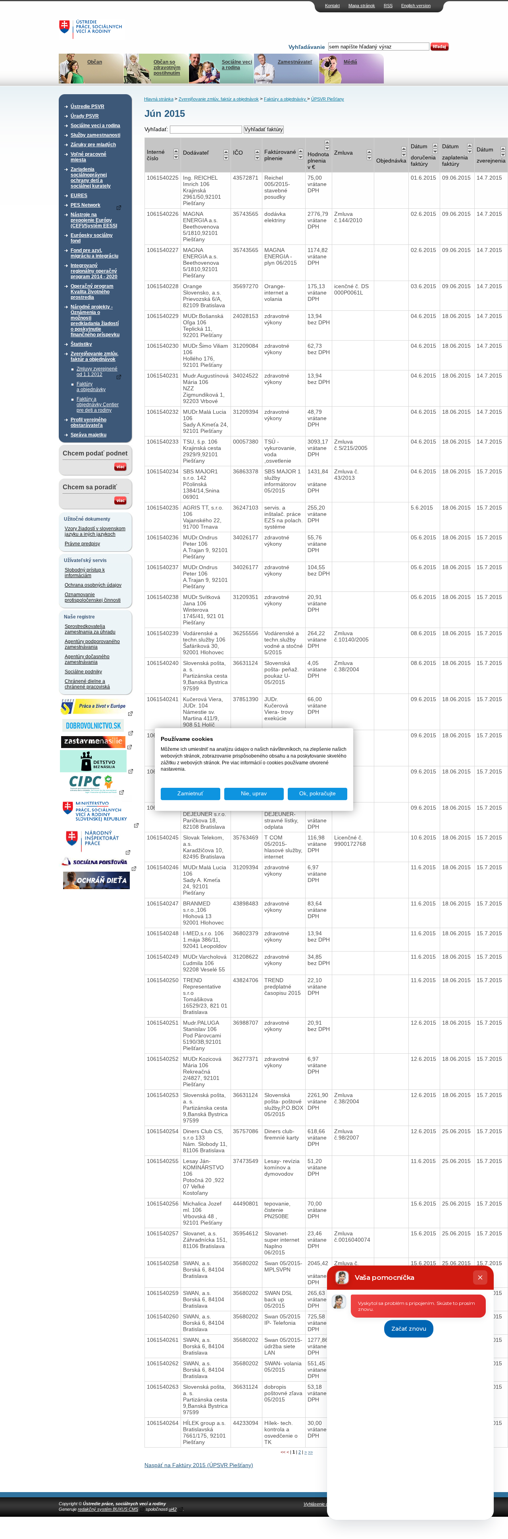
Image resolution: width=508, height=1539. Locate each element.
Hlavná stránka (158, 99)
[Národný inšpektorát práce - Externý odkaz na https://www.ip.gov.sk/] (96, 852)
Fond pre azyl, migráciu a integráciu (94, 253)
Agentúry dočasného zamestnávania (87, 659)
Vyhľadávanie (307, 47)
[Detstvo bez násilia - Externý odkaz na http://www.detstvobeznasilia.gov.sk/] (96, 770)
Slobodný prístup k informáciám (85, 572)
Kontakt (332, 5)
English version (416, 5)
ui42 (173, 1509)
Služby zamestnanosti (95, 135)
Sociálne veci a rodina (237, 64)
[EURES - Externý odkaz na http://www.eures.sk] (96, 713)
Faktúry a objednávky (91, 386)
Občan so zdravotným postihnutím (167, 67)
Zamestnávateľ (295, 62)
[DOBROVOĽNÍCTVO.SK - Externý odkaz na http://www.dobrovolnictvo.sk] (96, 732)
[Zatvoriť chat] (480, 1277)
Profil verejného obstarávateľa (88, 422)
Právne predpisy (82, 544)
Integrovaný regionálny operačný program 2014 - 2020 (94, 271)
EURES (79, 195)
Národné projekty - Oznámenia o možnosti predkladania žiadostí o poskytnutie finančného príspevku (95, 320)
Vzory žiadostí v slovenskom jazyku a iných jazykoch (95, 531)
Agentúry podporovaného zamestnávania (92, 644)
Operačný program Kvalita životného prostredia (92, 291)
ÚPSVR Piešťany (327, 99)
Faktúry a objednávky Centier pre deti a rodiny (98, 404)
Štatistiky (81, 344)
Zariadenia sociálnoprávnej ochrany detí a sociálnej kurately (91, 178)
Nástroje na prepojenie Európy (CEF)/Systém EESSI (94, 220)
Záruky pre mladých (93, 144)
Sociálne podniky (83, 672)
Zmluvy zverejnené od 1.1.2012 (97, 371)
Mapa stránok (361, 5)
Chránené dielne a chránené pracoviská (87, 684)
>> (310, 1452)
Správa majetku (88, 435)
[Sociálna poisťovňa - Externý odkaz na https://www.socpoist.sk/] (97, 868)
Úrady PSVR (85, 116)
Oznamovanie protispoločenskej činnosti (93, 597)
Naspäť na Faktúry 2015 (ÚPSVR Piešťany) (198, 1465)
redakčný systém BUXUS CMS (108, 1509)
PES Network (85, 205)
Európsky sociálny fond (92, 238)
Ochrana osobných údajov (93, 585)
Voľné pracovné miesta (88, 157)
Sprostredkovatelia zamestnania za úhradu (90, 629)
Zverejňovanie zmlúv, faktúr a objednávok (94, 356)
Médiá (350, 62)
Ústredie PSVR (87, 106)
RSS (388, 5)
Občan (94, 62)
